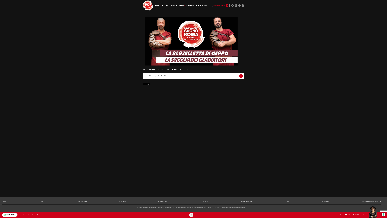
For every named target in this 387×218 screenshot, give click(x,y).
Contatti (287, 201)
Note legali (122, 201)
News (181, 6)
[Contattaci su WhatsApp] (239, 5)
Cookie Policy (203, 201)
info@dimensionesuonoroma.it (235, 207)
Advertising (325, 201)
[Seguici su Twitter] (243, 5)
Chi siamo (5, 201)
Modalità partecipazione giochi (371, 201)
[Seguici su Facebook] (232, 5)
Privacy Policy (162, 201)
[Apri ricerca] (212, 6)
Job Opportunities (81, 201)
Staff (41, 201)
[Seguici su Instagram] (236, 5)
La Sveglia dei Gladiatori (196, 6)
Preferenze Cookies (246, 201)
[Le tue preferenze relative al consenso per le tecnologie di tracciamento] (383, 214)
